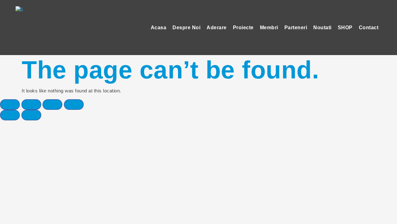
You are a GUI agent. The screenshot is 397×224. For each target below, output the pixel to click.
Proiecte (243, 27)
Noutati (322, 27)
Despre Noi (186, 27)
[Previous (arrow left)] (10, 115)
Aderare (217, 27)
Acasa (159, 27)
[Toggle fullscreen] (52, 104)
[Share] (31, 104)
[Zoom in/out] (74, 104)
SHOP (345, 27)
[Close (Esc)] (10, 104)
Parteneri (295, 27)
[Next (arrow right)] (31, 115)
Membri (269, 27)
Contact (369, 27)
